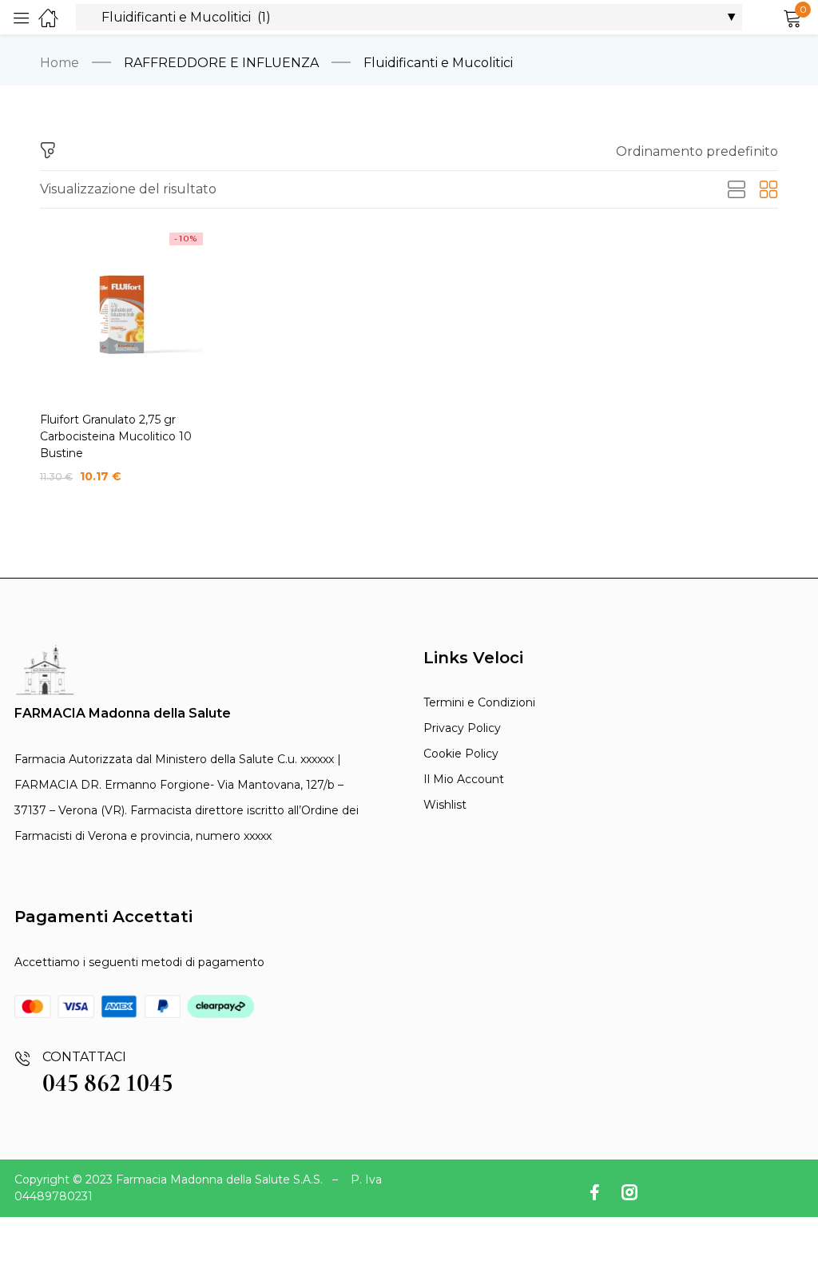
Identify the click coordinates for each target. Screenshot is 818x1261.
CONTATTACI (84, 1056)
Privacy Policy (462, 728)
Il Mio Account (463, 779)
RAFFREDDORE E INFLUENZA (221, 62)
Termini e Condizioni (479, 702)
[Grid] (768, 190)
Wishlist (445, 805)
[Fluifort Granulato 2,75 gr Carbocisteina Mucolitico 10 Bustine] (121, 314)
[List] (736, 190)
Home (59, 62)
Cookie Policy (460, 753)
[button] (697, 152)
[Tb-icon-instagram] (629, 1192)
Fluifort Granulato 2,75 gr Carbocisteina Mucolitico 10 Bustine (116, 436)
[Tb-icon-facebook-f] (598, 1192)
